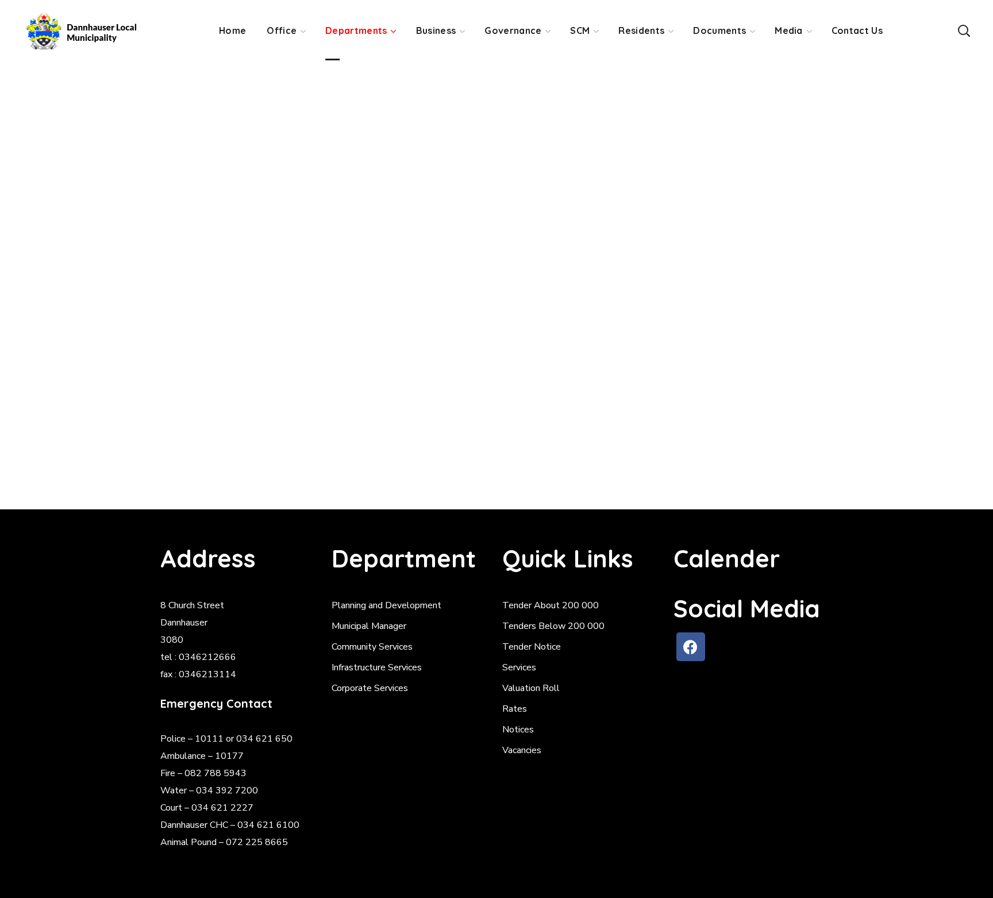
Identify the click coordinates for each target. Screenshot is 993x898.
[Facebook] (690, 646)
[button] (963, 30)
